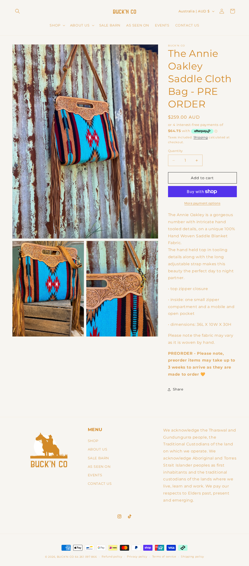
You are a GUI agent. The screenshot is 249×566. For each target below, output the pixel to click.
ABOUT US (97, 449)
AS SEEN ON (99, 466)
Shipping (201, 137)
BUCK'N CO (65, 556)
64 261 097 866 (86, 556)
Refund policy (112, 556)
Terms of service (164, 556)
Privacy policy (137, 556)
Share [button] (178, 389)
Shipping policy (192, 556)
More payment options (202, 203)
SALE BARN (98, 458)
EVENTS (95, 475)
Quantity (175, 151)
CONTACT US (100, 483)
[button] (17, 11)
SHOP (93, 441)
